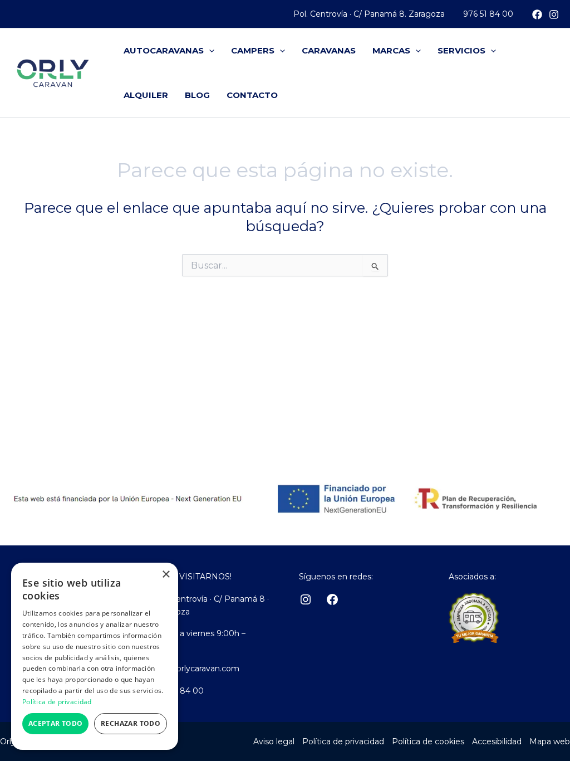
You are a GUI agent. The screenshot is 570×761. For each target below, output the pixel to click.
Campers (252, 50)
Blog (197, 95)
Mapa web (549, 741)
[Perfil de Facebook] (332, 599)
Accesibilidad (497, 741)
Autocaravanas (164, 50)
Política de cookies (428, 741)
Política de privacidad (343, 741)
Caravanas (329, 50)
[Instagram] (554, 14)
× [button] (165, 574)
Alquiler (146, 95)
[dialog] (94, 656)
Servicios (461, 50)
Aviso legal (273, 741)
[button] (209, 50)
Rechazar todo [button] (130, 723)
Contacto (252, 95)
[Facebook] (537, 14)
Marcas (391, 50)
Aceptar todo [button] (55, 723)
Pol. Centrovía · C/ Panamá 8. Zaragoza (369, 14)
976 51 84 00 (488, 14)
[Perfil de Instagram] (305, 599)
